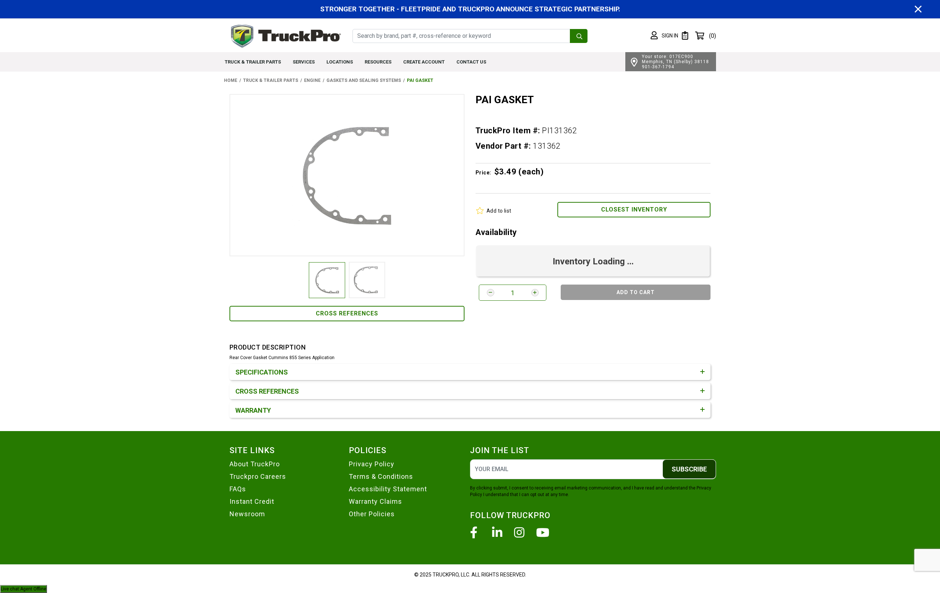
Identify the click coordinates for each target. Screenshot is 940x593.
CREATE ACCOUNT (424, 62)
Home (230, 80)
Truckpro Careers (257, 476)
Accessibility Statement (388, 489)
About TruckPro (254, 464)
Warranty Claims (375, 501)
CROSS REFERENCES (347, 313)
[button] (664, 36)
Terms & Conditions (381, 476)
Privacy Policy (371, 464)
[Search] (579, 36)
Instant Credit (251, 501)
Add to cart (636, 292)
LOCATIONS (339, 62)
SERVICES (304, 62)
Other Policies (372, 514)
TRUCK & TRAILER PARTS (253, 62)
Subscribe (689, 469)
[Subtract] (490, 292)
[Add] (535, 292)
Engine (312, 80)
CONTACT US (471, 62)
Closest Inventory (634, 209)
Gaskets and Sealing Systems (363, 80)
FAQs (237, 489)
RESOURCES (378, 62)
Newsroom (247, 514)
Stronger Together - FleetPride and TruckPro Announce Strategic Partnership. (470, 9)
